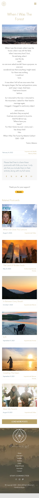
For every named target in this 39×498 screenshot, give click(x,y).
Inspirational (28, 151)
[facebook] (16, 479)
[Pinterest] (26, 176)
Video (35, 153)
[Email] (31, 176)
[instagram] (19, 479)
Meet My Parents (10, 409)
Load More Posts (19, 422)
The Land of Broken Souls (14, 265)
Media (34, 151)
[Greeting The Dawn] (19, 349)
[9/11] (19, 313)
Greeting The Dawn (11, 373)
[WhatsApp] (16, 176)
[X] (11, 176)
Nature (30, 153)
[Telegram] (21, 176)
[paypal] (23, 479)
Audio (26, 269)
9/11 (4, 337)
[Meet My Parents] (19, 385)
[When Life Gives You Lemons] (19, 205)
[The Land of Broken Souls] (19, 241)
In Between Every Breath (13, 301)
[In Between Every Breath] (19, 277)
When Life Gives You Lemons (15, 230)
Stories (34, 271)
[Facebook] (6, 176)
